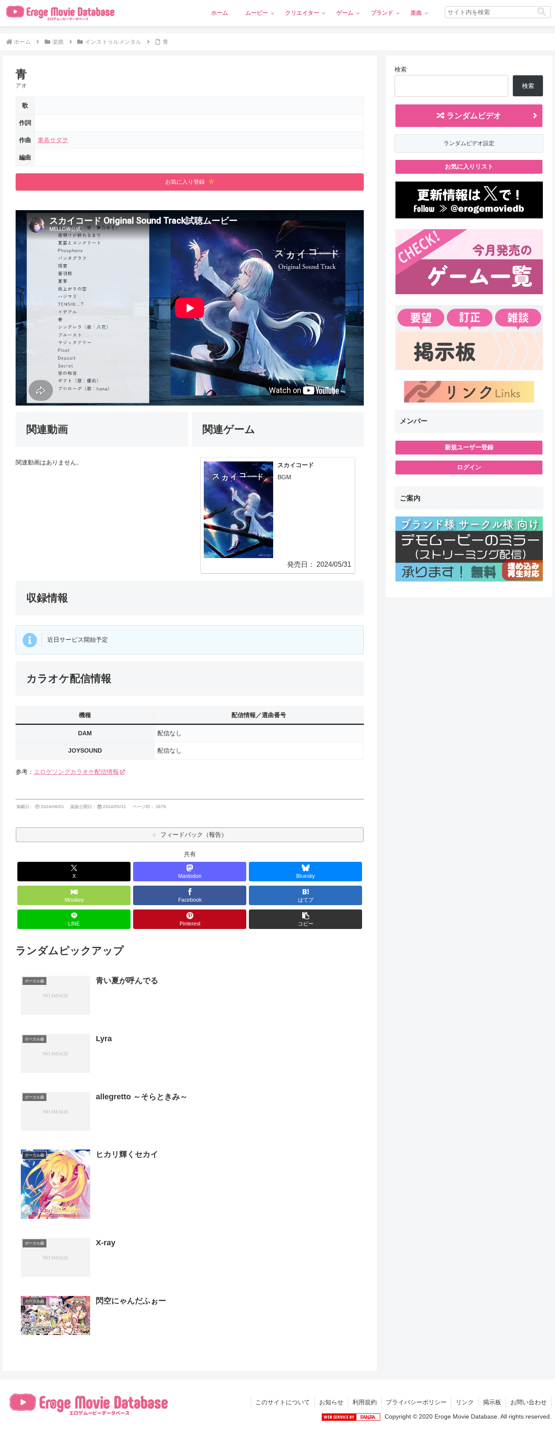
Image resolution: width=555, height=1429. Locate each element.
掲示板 (492, 1402)
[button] (541, 12)
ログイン (469, 467)
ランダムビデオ (472, 115)
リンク (465, 1402)
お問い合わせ (528, 1402)
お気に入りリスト (469, 166)
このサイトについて (282, 1402)
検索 (401, 69)
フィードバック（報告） (193, 834)
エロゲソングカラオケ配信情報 (76, 771)
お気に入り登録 (185, 182)
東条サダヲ (53, 139)
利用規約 (365, 1402)
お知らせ (331, 1402)
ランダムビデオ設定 (469, 143)
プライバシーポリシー (416, 1402)
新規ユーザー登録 (469, 447)
